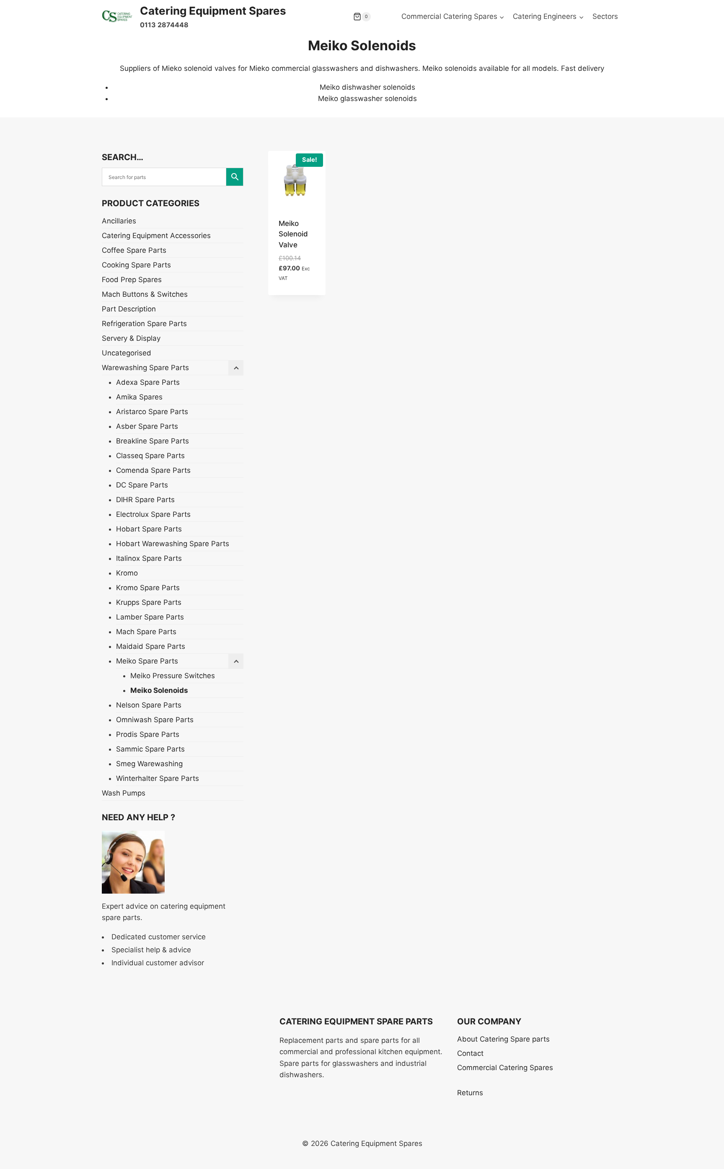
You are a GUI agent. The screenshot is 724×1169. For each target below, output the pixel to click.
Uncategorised (126, 353)
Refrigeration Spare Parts (144, 323)
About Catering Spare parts (503, 1039)
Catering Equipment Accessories (156, 235)
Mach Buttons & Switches (145, 294)
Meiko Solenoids (159, 690)
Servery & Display (131, 338)
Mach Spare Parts (146, 631)
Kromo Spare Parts (148, 587)
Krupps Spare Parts (148, 602)
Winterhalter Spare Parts (157, 778)
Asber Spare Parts (147, 426)
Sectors (605, 16)
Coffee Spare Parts (134, 250)
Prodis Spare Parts (147, 734)
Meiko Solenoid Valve (293, 234)
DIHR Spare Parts (145, 499)
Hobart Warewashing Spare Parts (172, 543)
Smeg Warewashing (149, 763)
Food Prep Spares (132, 279)
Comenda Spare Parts (153, 470)
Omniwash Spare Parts (155, 719)
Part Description (129, 309)
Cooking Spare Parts (136, 265)
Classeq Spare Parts (150, 455)
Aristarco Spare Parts (152, 411)
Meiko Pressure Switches (172, 675)
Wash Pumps (123, 793)
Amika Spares (139, 397)
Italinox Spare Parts (149, 558)
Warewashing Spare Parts (145, 367)
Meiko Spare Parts (147, 661)
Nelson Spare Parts (148, 705)
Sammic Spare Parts (150, 749)
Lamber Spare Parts (150, 617)
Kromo (127, 573)
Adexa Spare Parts (148, 382)
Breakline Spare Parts (152, 441)
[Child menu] (235, 661)
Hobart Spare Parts (149, 529)
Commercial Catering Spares (505, 1067)
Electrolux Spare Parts (153, 514)
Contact (470, 1053)
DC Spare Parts (142, 485)
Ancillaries (119, 221)
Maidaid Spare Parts (150, 646)
